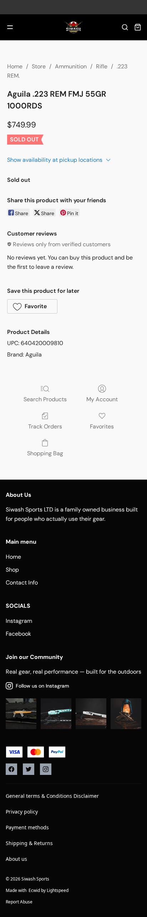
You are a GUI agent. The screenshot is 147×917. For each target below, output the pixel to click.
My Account (102, 399)
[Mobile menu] (10, 27)
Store (39, 66)
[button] (32, 306)
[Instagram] (45, 769)
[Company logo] (73, 27)
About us (16, 858)
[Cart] (137, 27)
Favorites (102, 426)
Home (14, 66)
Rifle (101, 66)
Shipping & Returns (29, 843)
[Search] (124, 27)
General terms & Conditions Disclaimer (52, 795)
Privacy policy (22, 811)
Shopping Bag (45, 453)
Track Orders (45, 426)
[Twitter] (28, 769)
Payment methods (27, 827)
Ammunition (71, 66)
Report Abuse (19, 902)
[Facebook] (11, 769)
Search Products (45, 399)
